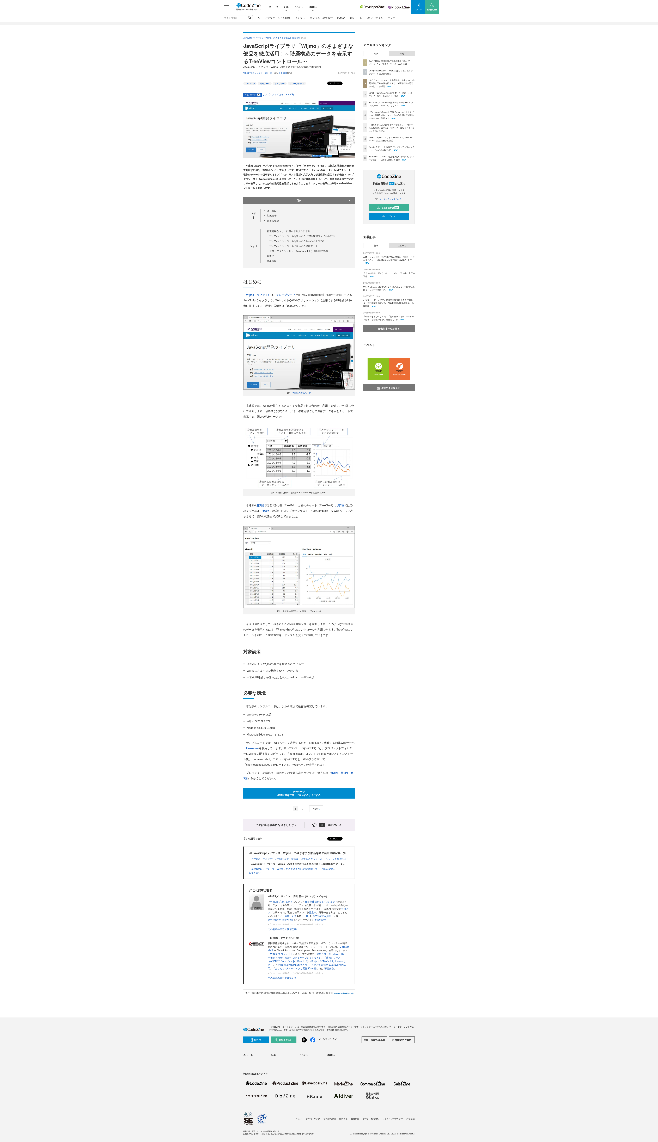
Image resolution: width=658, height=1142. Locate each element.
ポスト (335, 83)
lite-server (252, 748)
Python (341, 18)
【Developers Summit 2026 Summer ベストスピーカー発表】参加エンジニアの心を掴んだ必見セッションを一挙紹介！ (391, 115)
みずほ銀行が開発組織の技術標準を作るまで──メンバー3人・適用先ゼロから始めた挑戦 (391, 62)
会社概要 (355, 1118)
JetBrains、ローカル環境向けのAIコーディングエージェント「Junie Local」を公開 (391, 158)
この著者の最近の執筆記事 (282, 929)
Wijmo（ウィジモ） (258, 295)
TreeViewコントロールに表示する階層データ (293, 246)
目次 (299, 200)
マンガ (391, 18)
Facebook (320, 919)
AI (259, 18)
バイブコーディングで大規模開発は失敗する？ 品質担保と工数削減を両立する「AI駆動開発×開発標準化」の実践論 (392, 83)
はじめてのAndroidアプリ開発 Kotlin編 (296, 968)
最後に (270, 256)
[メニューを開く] (226, 7)
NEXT (315, 808)
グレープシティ (297, 83)
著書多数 (329, 968)
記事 (286, 7)
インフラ (300, 18)
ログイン (391, 216)
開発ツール (356, 18)
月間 (402, 53)
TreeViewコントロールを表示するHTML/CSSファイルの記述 (302, 236)
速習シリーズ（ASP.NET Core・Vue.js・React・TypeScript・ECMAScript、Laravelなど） (307, 961)
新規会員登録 (390, 207)
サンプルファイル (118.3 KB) (278, 94)
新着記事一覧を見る (389, 328)
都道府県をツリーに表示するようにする (288, 231)
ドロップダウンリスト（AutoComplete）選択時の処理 (298, 251)
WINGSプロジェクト (281, 901)
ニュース (274, 7)
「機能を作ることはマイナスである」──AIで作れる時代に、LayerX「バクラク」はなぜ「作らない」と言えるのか (392, 127)
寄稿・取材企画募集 (374, 1040)
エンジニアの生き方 (321, 18)
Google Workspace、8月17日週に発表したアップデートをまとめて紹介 (391, 72)
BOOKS (312, 7)
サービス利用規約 (371, 1118)
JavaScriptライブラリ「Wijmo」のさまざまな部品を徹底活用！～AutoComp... (293, 869)
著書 (287, 916)
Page (253, 246)
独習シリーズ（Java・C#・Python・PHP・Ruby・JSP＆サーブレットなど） (307, 955)
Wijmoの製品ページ (302, 392)
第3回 (266, 511)
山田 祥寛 (282, 72)
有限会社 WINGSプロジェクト (321, 901)
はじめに (272, 210)
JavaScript (250, 83)
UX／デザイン (375, 18)
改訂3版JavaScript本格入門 (292, 964)
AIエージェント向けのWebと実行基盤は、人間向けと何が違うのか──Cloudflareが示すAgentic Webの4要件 (389, 258)
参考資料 (272, 261)
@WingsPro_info (322, 916)
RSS (307, 916)
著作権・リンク (313, 1118)
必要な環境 (273, 220)
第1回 (260, 505)
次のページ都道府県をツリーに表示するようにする (299, 793)
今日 (376, 53)
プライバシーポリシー (392, 1118)
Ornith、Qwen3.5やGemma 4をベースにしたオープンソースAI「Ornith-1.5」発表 (392, 94)
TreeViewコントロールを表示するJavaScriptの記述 (296, 241)
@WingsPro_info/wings (280, 919)
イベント (298, 7)
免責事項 (343, 1118)
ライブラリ (280, 83)
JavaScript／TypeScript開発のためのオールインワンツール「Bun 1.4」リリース (391, 104)
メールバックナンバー (391, 199)
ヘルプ (299, 1118)
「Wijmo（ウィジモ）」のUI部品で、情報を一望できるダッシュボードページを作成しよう (300, 859)
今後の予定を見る (390, 388)
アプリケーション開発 (277, 18)
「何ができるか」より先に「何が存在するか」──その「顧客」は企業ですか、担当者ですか (388, 318)
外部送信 (410, 1118)
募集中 (312, 912)
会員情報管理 (330, 1118)
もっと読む (255, 872)
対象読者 (272, 215)
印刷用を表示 (255, 838)
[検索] (250, 17)
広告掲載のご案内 (401, 1040)
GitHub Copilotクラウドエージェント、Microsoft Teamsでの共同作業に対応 (391, 139)
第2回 (340, 505)
